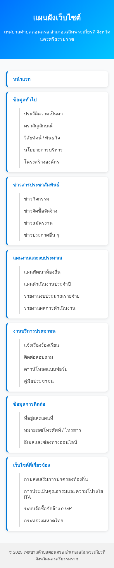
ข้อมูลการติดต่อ (29, 404)
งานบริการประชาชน (34, 330)
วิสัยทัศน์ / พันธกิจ (42, 137)
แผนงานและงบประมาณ (37, 257)
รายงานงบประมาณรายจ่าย (52, 296)
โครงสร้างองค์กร (41, 161)
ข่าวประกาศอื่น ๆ (41, 234)
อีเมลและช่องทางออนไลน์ (50, 442)
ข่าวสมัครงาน (38, 222)
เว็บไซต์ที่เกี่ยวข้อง (31, 465)
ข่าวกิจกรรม (36, 198)
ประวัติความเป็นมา (43, 113)
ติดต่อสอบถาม (38, 357)
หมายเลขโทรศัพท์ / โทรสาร (52, 430)
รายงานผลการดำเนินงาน (49, 308)
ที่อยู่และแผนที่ (38, 418)
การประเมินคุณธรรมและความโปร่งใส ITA (63, 494)
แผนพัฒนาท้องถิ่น (42, 271)
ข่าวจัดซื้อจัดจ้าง (40, 210)
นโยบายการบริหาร (43, 149)
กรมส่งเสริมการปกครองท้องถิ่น (56, 479)
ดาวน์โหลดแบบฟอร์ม (46, 369)
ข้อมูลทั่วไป (25, 99)
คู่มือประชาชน (39, 381)
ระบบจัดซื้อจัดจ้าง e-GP (48, 508)
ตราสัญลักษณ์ (38, 125)
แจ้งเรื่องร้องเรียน (41, 345)
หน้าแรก (22, 79)
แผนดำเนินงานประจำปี (47, 284)
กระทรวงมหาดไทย (43, 520)
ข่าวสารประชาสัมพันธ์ (36, 184)
